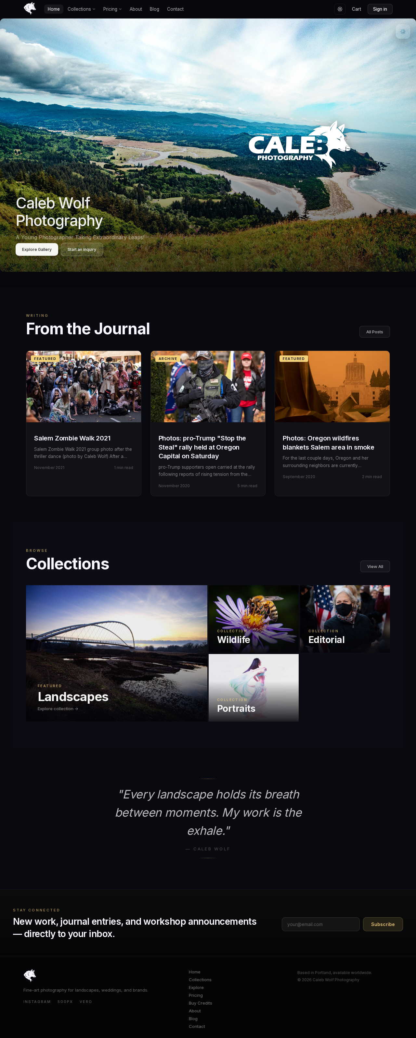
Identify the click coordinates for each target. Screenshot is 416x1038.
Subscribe (383, 924)
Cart (356, 9)
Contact (175, 9)
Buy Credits (200, 1003)
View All (375, 566)
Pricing (110, 9)
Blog (154, 9)
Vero (86, 1001)
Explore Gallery (37, 249)
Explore (196, 987)
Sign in (380, 9)
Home (54, 9)
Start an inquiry (82, 249)
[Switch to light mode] (339, 9)
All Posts (374, 331)
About (136, 9)
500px (65, 1001)
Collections (79, 9)
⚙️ (403, 31)
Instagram (37, 1001)
